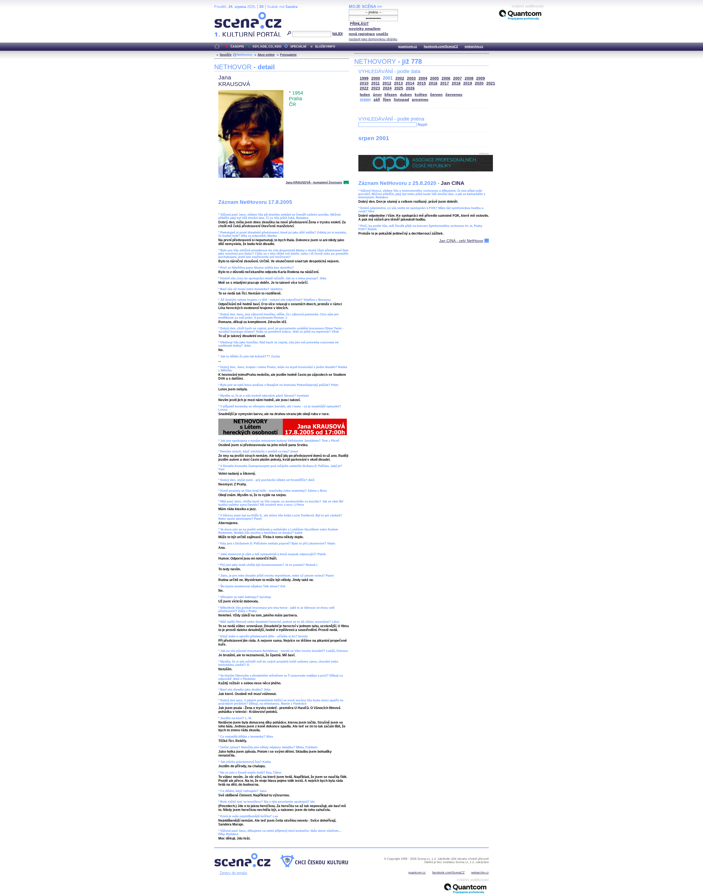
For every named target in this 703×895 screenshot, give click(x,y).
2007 (457, 78)
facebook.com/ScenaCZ (441, 46)
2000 (375, 78)
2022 (364, 88)
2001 (388, 78)
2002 (399, 78)
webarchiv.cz (474, 46)
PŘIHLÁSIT (359, 24)
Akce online (266, 54)
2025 (398, 88)
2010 (364, 83)
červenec (453, 95)
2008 (469, 78)
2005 (434, 78)
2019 (467, 83)
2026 (410, 88)
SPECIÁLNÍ (298, 46)
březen (390, 95)
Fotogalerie (288, 54)
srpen (365, 99)
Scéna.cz (223, 14)
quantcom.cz (407, 46)
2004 (423, 78)
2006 (446, 78)
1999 (364, 78)
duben (406, 95)
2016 (433, 83)
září (376, 100)
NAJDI (337, 34)
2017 (444, 83)
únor (377, 95)
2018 (456, 83)
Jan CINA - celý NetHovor (461, 240)
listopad (401, 100)
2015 (421, 83)
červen (436, 95)
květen (421, 95)
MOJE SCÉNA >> (365, 6)
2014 (410, 83)
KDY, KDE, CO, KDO (267, 46)
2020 (479, 83)
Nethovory (244, 54)
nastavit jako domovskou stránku (373, 39)
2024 (387, 88)
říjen (387, 100)
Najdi (422, 124)
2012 (387, 83)
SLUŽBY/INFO (325, 46)
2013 (398, 83)
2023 (375, 88)
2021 (490, 83)
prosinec (420, 100)
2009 (480, 78)
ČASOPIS (237, 46)
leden (365, 95)
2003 (411, 78)
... (346, 182)
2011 (375, 83)
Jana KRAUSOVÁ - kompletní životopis (314, 182)
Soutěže (225, 54)
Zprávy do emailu (233, 873)
